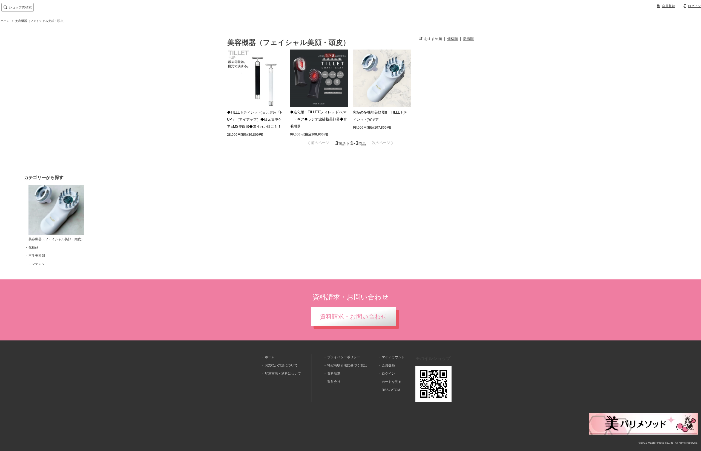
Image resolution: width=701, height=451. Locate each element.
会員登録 (668, 6)
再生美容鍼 (36, 256)
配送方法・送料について (283, 373)
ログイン (694, 6)
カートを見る (391, 382)
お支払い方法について (281, 365)
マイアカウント (393, 357)
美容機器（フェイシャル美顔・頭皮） (40, 20)
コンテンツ (36, 264)
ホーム (5, 20)
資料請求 (333, 373)
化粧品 (33, 247)
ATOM (395, 390)
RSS (385, 390)
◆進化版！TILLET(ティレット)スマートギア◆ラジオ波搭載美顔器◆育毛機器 (318, 119)
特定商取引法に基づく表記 (347, 365)
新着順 (468, 39)
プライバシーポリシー (343, 357)
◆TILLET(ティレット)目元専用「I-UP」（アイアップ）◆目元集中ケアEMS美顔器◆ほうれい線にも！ (254, 119)
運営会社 (333, 382)
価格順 (452, 39)
